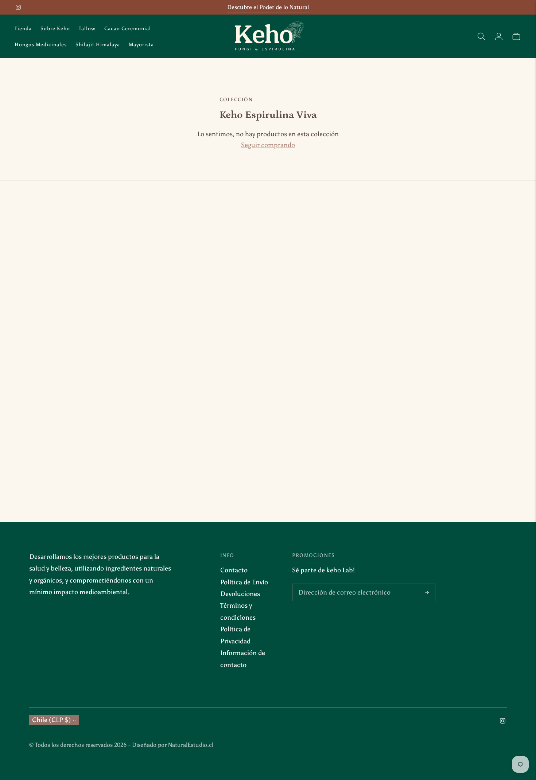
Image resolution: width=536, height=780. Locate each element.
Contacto (234, 570)
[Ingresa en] (499, 36)
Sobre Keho (55, 29)
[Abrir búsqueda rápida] (481, 36)
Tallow (87, 29)
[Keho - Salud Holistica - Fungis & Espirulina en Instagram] (18, 7)
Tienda (23, 29)
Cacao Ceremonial (127, 29)
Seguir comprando (268, 145)
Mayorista (141, 45)
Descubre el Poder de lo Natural (268, 7)
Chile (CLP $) (51, 720)
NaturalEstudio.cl (190, 744)
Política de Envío (244, 582)
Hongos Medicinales (41, 45)
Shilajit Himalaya (97, 45)
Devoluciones (240, 594)
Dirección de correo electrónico (340, 584)
